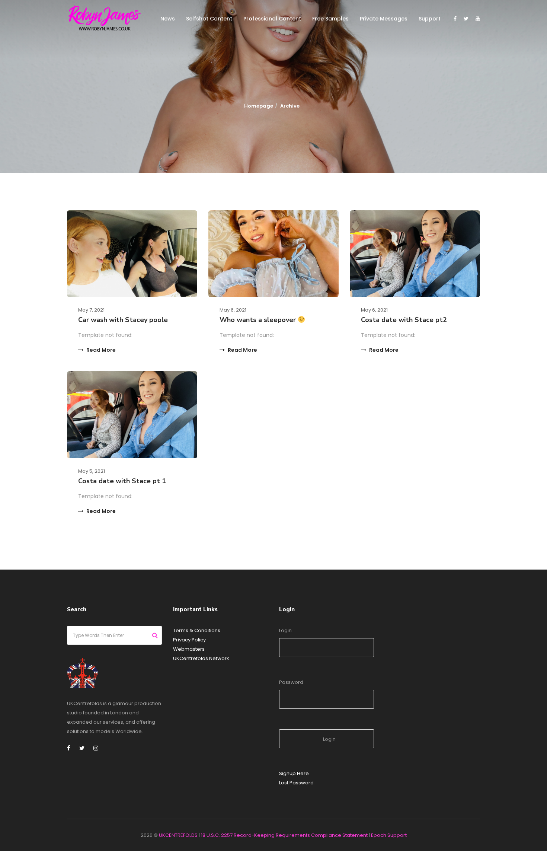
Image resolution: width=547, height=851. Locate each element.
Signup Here (294, 773)
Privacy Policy (189, 639)
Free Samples (330, 18)
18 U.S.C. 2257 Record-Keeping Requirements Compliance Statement (284, 835)
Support (430, 18)
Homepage (258, 105)
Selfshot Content (209, 18)
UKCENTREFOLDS (178, 835)
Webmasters (189, 649)
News (167, 18)
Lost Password (296, 782)
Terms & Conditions (196, 630)
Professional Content (272, 18)
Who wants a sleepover (259, 319)
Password (291, 682)
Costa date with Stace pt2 (404, 319)
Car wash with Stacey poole (123, 319)
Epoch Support (389, 835)
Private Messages (383, 18)
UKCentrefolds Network (201, 658)
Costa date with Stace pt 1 (122, 481)
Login (285, 630)
